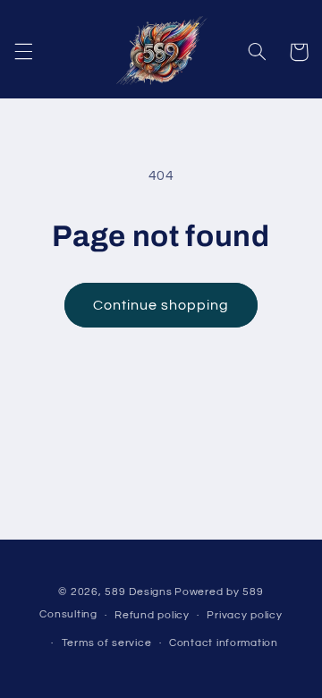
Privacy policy (244, 615)
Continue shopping (161, 305)
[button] (23, 51)
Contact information (223, 643)
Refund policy (152, 615)
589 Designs (138, 592)
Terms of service (107, 643)
